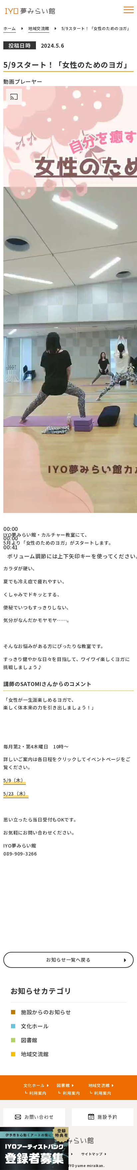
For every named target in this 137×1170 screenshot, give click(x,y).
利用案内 (37, 1093)
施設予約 (107, 1117)
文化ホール (35, 1026)
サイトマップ (92, 1153)
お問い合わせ (39, 1117)
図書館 (29, 1040)
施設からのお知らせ (46, 1012)
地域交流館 (35, 1054)
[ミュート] (5, 558)
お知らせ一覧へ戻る (68, 959)
